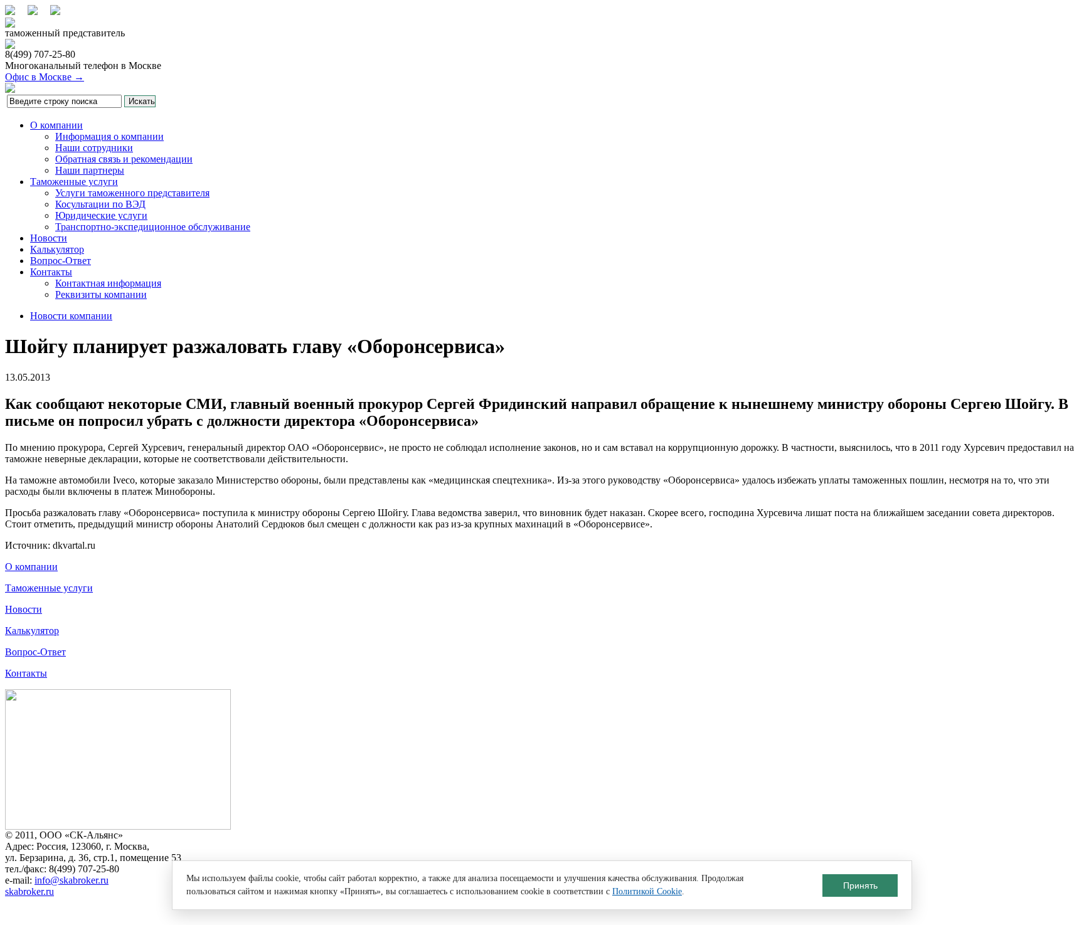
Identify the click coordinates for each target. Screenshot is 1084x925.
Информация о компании (109, 136)
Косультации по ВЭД (100, 204)
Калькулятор (57, 249)
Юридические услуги (101, 215)
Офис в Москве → (44, 76)
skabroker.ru (29, 891)
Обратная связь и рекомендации (124, 159)
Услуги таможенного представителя (132, 193)
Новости (48, 238)
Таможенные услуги (74, 181)
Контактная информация (108, 283)
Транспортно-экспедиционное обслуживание (152, 226)
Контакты (51, 272)
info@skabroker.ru (72, 880)
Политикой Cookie (647, 891)
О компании (56, 125)
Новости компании (71, 315)
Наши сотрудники (94, 147)
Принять (860, 885)
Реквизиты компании (101, 294)
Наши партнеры (89, 170)
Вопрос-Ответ (60, 260)
